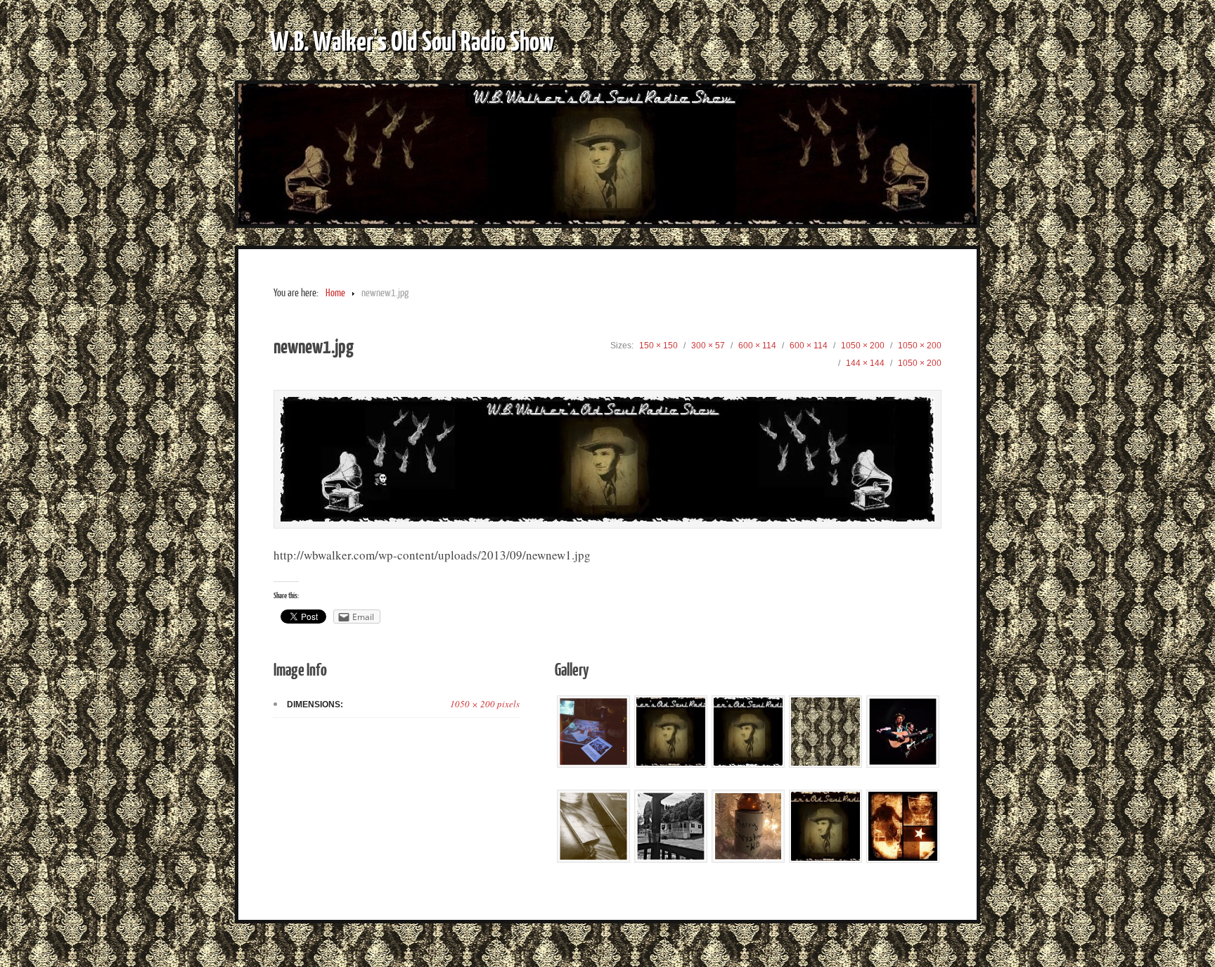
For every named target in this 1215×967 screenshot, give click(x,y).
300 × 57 (708, 345)
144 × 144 (865, 363)
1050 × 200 (863, 345)
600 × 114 (757, 345)
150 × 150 (658, 345)
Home (335, 293)
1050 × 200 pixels (485, 703)
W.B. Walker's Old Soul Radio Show (412, 40)
